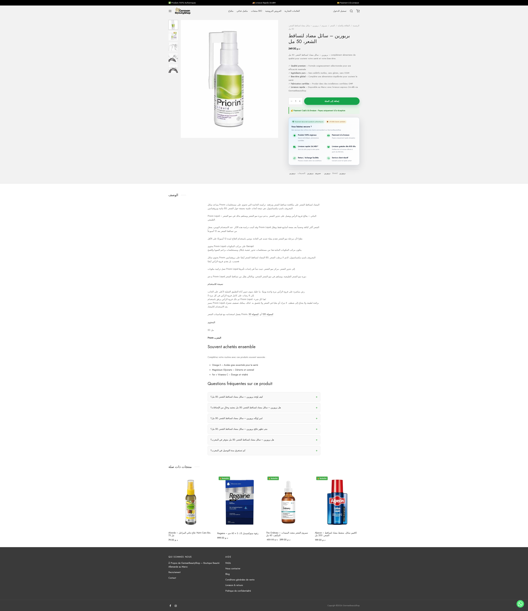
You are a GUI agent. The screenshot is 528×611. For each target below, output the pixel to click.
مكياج (230, 11)
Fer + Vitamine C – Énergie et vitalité (230, 374)
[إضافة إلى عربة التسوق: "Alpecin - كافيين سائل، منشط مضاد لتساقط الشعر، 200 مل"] (354, 480)
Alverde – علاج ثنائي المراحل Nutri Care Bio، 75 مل (189, 534)
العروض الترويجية (273, 11)
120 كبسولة (267, 314)
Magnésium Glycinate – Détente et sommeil (233, 369)
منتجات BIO (256, 11)
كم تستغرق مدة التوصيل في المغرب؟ (228, 450)
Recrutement (174, 572)
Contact (172, 577)
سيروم (324, 25)
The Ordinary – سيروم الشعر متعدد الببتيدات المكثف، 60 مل (287, 534)
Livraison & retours (234, 585)
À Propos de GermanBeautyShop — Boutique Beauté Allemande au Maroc (193, 564)
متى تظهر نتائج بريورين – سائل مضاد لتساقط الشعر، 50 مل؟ (239, 429)
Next (275, 79)
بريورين (292, 173)
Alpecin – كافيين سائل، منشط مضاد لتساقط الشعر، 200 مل (336, 534)
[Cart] (358, 11)
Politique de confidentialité (238, 590)
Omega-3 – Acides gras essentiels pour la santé (235, 365)
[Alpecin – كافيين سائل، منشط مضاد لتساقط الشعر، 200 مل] (337, 502)
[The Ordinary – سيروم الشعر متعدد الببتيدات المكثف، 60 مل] (288, 502)
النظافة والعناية (344, 25)
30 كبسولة (254, 314)
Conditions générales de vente (240, 579)
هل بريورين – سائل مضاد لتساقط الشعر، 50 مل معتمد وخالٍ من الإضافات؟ (246, 407)
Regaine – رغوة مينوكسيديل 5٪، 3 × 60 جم (237, 533)
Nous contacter (232, 568)
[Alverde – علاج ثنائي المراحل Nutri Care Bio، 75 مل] (190, 502)
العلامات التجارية (292, 11)
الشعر (332, 25)
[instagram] (176, 606)
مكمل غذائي (242, 11)
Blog (227, 574)
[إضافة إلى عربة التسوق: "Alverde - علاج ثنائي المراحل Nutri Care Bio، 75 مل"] (208, 480)
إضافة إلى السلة (332, 101)
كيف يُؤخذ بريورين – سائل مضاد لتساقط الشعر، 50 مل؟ (237, 396)
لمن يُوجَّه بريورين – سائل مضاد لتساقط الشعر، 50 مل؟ (236, 418)
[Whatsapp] (520, 604)
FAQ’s (228, 563)
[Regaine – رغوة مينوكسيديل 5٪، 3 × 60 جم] (239, 502)
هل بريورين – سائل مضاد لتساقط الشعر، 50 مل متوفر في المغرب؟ (242, 439)
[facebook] (170, 606)
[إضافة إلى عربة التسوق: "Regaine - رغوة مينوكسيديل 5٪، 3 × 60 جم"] (257, 480)
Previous (183, 79)
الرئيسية (356, 25)
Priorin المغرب (214, 337)
